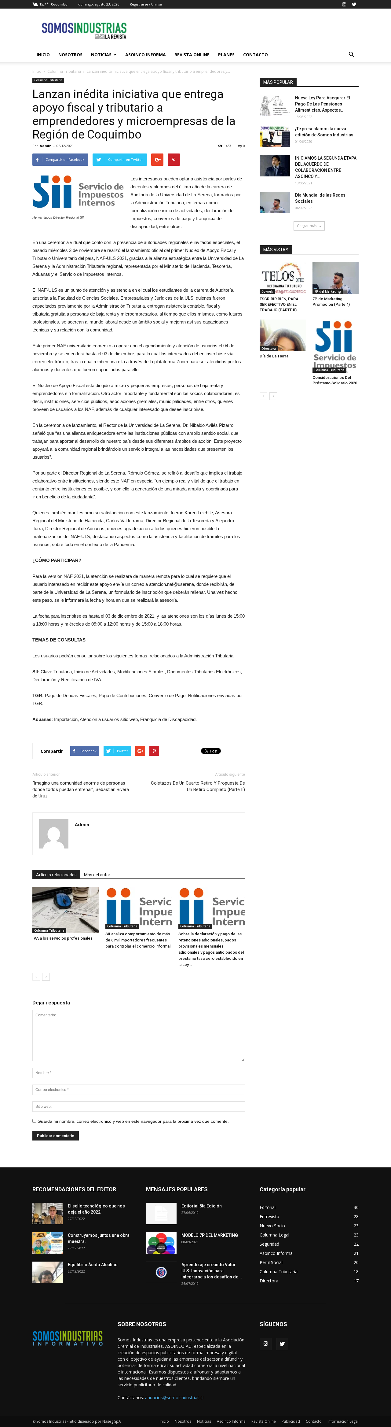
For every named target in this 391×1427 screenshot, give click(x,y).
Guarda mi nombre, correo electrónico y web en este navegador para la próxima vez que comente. (133, 1121)
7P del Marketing (327, 291)
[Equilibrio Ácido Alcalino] (47, 1272)
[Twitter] (354, 4)
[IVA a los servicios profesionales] (65, 910)
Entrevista (269, 1216)
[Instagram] (344, 4)
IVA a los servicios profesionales (62, 938)
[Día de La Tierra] (283, 335)
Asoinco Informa (145, 54)
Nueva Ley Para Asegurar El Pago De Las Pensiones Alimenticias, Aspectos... (322, 104)
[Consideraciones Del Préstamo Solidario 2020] (335, 346)
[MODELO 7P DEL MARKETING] (161, 1243)
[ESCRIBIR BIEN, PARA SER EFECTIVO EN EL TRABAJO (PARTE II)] (283, 278)
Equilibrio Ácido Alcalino (93, 1264)
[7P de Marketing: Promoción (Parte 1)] (335, 278)
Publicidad (291, 1421)
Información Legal (343, 1421)
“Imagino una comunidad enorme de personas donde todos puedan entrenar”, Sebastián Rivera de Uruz (80, 789)
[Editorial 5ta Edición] (161, 1213)
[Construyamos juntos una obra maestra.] (47, 1243)
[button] (351, 54)
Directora (268, 348)
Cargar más (307, 225)
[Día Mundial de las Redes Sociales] (275, 202)
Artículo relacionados (56, 874)
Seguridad (269, 1244)
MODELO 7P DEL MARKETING (209, 1235)
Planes (226, 54)
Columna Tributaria (64, 71)
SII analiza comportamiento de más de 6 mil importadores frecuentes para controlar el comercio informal (137, 940)
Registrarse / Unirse (146, 4)
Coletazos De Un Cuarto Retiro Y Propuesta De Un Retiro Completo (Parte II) (198, 786)
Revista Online (192, 54)
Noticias (101, 54)
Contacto (255, 54)
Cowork (267, 291)
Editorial (268, 1207)
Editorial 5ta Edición (201, 1205)
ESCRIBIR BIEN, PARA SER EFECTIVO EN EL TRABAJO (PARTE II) (279, 304)
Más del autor (97, 874)
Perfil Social (271, 1262)
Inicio (43, 54)
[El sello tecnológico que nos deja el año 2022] (47, 1213)
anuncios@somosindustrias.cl (174, 1397)
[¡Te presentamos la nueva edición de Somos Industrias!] (275, 136)
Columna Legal (274, 1235)
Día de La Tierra (274, 356)
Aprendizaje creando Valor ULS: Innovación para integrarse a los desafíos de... (211, 1270)
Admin (46, 145)
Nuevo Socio (272, 1226)
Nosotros (70, 54)
